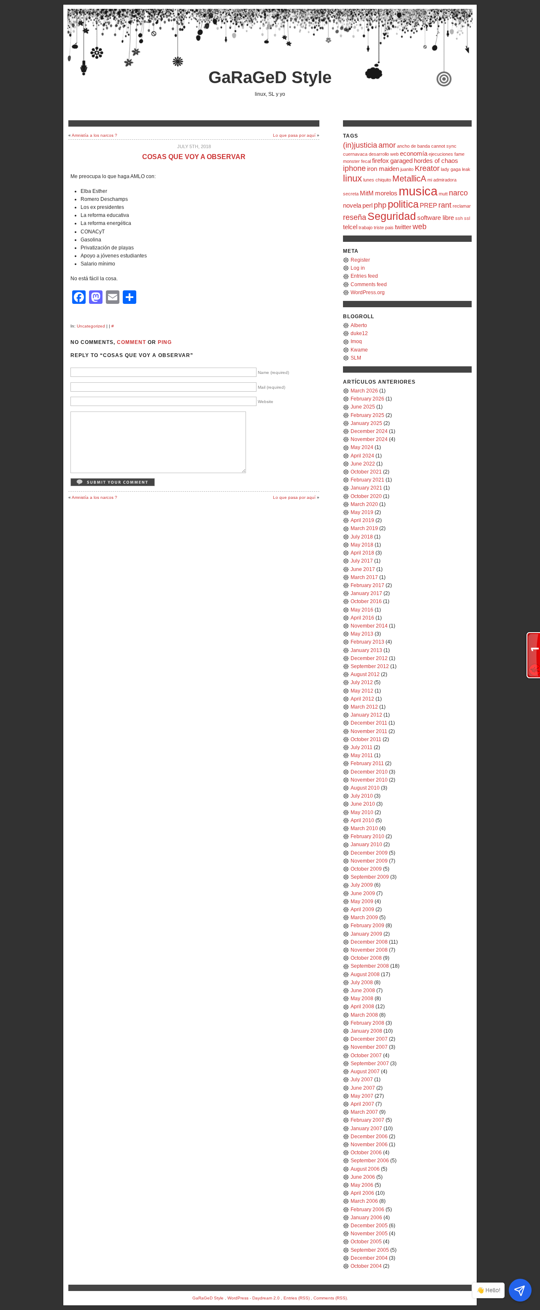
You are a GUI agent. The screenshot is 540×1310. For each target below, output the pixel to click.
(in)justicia (360, 145)
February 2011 (367, 763)
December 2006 (369, 1136)
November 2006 (369, 1145)
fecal (366, 161)
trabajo (366, 227)
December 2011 (369, 723)
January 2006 (366, 1218)
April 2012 (362, 699)
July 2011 (362, 747)
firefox (380, 160)
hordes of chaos (436, 160)
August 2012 (365, 674)
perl (367, 205)
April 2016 (362, 618)
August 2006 (365, 1169)
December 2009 (369, 853)
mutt (443, 193)
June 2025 (363, 407)
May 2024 (362, 447)
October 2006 (366, 1153)
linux (352, 178)
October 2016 (366, 601)
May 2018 (362, 545)
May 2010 (362, 812)
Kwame (359, 350)
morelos (386, 193)
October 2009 (366, 869)
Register (360, 260)
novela (352, 205)
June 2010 (363, 804)
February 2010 (367, 836)
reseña (354, 217)
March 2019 (364, 528)
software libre (435, 217)
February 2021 (367, 480)
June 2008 (363, 990)
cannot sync (443, 146)
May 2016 (362, 610)
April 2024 (362, 456)
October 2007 (366, 1055)
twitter (403, 226)
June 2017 (363, 569)
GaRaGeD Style (270, 77)
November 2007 (369, 1047)
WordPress (237, 1298)
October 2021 (366, 472)
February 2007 (367, 1120)
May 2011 (362, 755)
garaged (401, 160)
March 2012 (364, 707)
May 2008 (362, 998)
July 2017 (362, 561)
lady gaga (451, 169)
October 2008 (366, 958)
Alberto (359, 325)
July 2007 (362, 1080)
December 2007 (369, 1039)
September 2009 (370, 877)
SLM (356, 358)
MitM (367, 193)
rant (444, 205)
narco (458, 193)
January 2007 (366, 1128)
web (420, 226)
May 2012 (362, 691)
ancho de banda (413, 146)
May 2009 (362, 901)
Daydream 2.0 (266, 1298)
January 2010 (366, 844)
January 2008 (366, 1031)
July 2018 (362, 537)
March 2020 (364, 504)
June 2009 (363, 893)
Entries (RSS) (297, 1298)
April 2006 (362, 1193)
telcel (350, 226)
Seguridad (391, 216)
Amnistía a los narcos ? (94, 135)
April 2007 (362, 1104)
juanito (406, 169)
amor (387, 145)
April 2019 (362, 520)
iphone (354, 168)
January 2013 (366, 650)
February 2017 (367, 585)
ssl (467, 218)
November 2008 (369, 950)
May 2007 (362, 1096)
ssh (459, 218)
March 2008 (364, 1015)
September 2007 (370, 1063)
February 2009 (367, 925)
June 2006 (363, 1177)
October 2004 (366, 1266)
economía (413, 153)
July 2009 (362, 885)
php (380, 205)
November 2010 (369, 780)
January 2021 (366, 488)
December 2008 (369, 942)
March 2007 (364, 1112)
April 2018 (362, 553)
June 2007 (363, 1088)
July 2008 (362, 982)
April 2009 (362, 909)
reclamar (462, 205)
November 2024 (369, 439)
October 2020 (366, 496)
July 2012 (362, 682)
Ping (165, 342)
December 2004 (369, 1258)
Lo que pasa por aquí (294, 135)
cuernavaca (355, 154)
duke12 (359, 333)
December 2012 (369, 658)
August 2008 (365, 974)
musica (418, 191)
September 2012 (370, 666)
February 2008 (367, 1023)
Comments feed (369, 284)
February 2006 (367, 1210)
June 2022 (363, 464)
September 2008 (370, 966)
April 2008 (362, 1007)
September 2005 (370, 1250)
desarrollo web (384, 154)
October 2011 (366, 739)
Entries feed (364, 276)
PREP (428, 205)
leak (466, 169)
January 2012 (366, 715)
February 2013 (367, 642)
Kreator (427, 168)
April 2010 (362, 820)
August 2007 (365, 1072)
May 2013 (362, 634)
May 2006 (362, 1185)
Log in (358, 268)
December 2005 (369, 1226)
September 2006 (370, 1161)
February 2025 (367, 415)
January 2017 (366, 593)
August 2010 (365, 788)
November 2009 (369, 861)
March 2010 (364, 828)
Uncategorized (91, 326)
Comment (131, 342)
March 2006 (364, 1201)
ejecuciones (441, 154)
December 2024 (369, 431)
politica (403, 204)
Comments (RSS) (330, 1298)
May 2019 (362, 512)
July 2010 (362, 796)
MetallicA (409, 178)
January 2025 (366, 423)
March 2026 (364, 391)
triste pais (384, 227)
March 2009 (364, 917)
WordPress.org (368, 292)
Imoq (356, 341)
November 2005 (369, 1234)
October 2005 (366, 1242)
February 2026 (367, 399)
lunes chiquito (377, 179)
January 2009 (366, 934)
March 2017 (364, 577)
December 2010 (369, 772)
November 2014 (369, 626)
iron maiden (383, 168)
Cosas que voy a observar (194, 156)
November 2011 (369, 731)
